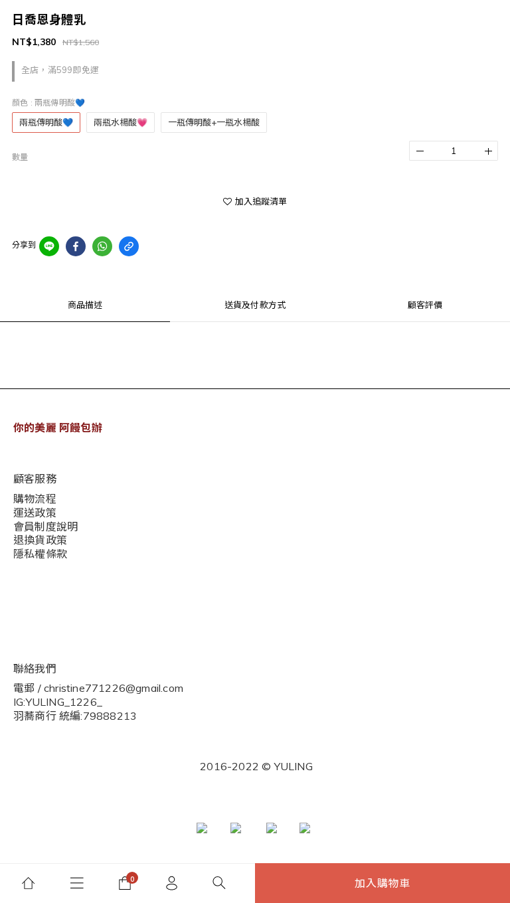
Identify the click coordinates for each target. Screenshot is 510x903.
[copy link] (129, 246)
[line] (49, 246)
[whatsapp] (102, 246)
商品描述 (85, 304)
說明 (22, 568)
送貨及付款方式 (255, 304)
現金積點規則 (41, 589)
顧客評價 (425, 304)
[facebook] (76, 246)
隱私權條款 (36, 610)
